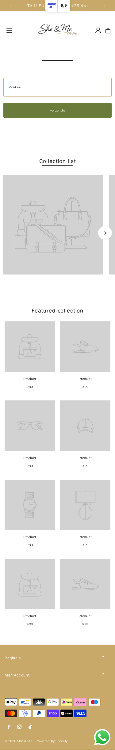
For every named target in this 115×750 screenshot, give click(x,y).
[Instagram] (19, 727)
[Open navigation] (17, 30)
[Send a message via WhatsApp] (102, 737)
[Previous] (11, 5)
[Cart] (107, 30)
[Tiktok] (30, 727)
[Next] (104, 5)
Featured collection (57, 311)
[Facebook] (9, 727)
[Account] (98, 30)
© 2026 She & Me (19, 741)
